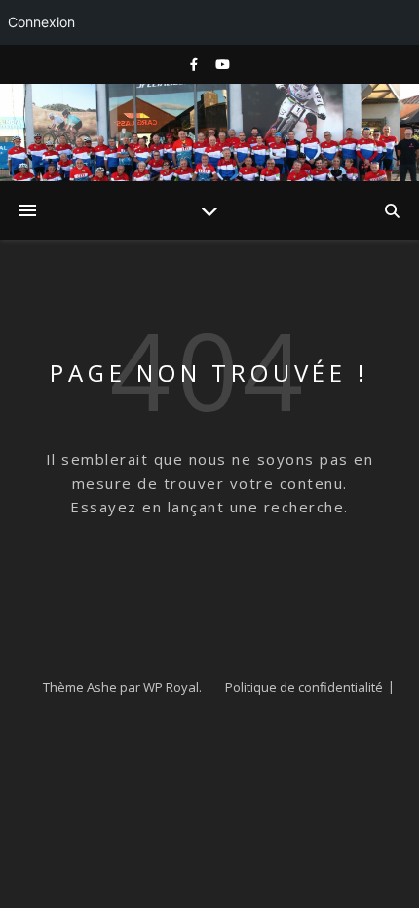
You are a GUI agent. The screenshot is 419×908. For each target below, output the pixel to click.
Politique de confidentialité (304, 687)
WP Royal (171, 687)
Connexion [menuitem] (41, 22)
